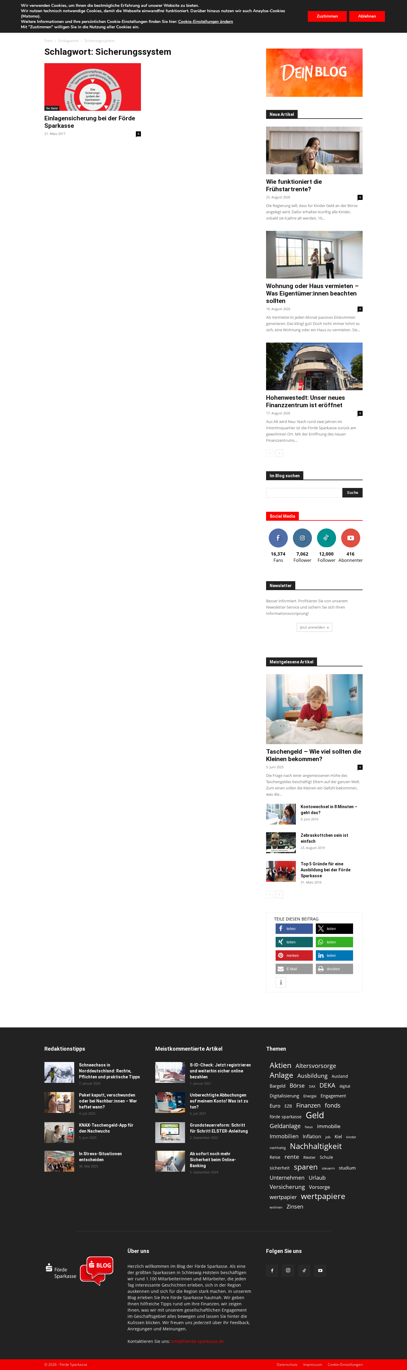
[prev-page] (270, 453)
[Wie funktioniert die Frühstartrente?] (314, 150)
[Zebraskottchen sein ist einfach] (281, 842)
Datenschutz (287, 1364)
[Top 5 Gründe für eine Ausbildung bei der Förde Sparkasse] (281, 871)
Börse (297, 1086)
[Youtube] (320, 1271)
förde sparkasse (286, 1116)
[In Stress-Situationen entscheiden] (59, 1161)
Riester (309, 1157)
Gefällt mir (278, 530)
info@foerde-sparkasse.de (197, 1341)
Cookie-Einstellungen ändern (205, 21)
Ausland (340, 1076)
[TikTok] (304, 1271)
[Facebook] (272, 1271)
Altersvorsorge (316, 1066)
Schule (326, 1157)
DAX (312, 1086)
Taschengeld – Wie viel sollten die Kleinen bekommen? (313, 755)
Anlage (281, 1075)
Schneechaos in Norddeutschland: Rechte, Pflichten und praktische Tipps (109, 1071)
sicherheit (280, 1168)
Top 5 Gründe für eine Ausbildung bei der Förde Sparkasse (325, 870)
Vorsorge (319, 1187)
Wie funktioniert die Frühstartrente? (294, 185)
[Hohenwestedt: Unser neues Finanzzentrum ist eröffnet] (314, 366)
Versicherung (287, 1187)
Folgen (302, 530)
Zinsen (295, 1206)
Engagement (333, 1096)
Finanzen (308, 1105)
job (327, 1136)
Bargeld (277, 1086)
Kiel (338, 1136)
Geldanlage (285, 1126)
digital (344, 1086)
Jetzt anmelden (312, 627)
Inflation (312, 1136)
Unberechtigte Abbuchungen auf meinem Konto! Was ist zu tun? (219, 1101)
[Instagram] (288, 1270)
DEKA (327, 1085)
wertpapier (283, 1197)
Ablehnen (367, 16)
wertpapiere (323, 1196)
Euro (275, 1105)
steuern (328, 1168)
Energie (309, 1096)
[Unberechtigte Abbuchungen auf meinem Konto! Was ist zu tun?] (170, 1102)
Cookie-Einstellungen (345, 1364)
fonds (333, 1105)
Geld (315, 1115)
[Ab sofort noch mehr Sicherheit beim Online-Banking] (170, 1161)
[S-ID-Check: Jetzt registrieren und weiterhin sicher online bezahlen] (170, 1072)
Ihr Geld (52, 108)
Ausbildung (312, 1075)
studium (347, 1168)
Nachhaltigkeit (316, 1146)
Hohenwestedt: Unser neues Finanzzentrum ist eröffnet (305, 401)
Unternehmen (287, 1177)
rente (292, 1157)
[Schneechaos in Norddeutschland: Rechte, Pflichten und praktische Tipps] (59, 1072)
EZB (288, 1106)
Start (48, 40)
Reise (275, 1157)
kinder (351, 1137)
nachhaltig (278, 1147)
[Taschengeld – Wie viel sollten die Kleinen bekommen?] (314, 709)
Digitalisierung (284, 1096)
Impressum (312, 1364)
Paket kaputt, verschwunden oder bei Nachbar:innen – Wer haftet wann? (108, 1101)
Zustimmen (327, 16)
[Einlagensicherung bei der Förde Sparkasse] (92, 87)
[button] (294, 928)
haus (309, 1126)
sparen (306, 1167)
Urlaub (317, 1177)
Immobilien (284, 1136)
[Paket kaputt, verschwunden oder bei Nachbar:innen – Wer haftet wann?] (59, 1102)
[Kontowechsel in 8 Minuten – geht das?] (281, 814)
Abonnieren (351, 530)
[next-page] (279, 453)
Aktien (280, 1065)
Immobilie (329, 1126)
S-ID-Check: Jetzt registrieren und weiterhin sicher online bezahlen (220, 1071)
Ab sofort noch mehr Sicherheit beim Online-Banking (213, 1159)
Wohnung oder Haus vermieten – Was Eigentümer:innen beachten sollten (312, 293)
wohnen (276, 1207)
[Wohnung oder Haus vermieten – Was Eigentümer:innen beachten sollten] (314, 255)
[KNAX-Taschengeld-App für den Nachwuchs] (59, 1132)
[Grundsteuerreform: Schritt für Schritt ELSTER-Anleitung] (170, 1132)
